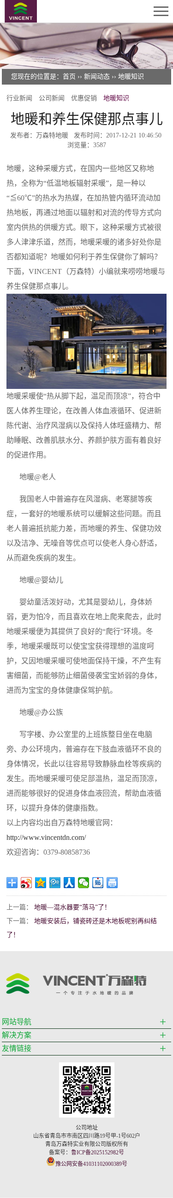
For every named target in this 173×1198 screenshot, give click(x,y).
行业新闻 (19, 98)
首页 (69, 76)
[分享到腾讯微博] (55, 882)
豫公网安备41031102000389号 (91, 1164)
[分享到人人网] (69, 882)
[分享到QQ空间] (41, 882)
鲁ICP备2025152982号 (97, 1152)
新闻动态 (97, 76)
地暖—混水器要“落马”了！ (72, 907)
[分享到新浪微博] (26, 882)
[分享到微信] (83, 882)
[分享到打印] (112, 882)
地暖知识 (131, 76)
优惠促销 (84, 98)
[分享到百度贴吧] (98, 882)
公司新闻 (52, 98)
